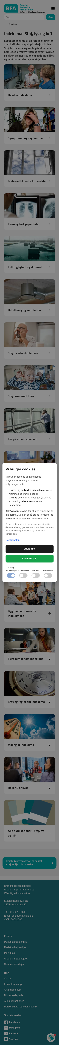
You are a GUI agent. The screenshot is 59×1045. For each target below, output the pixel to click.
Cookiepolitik (13, 539)
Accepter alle (29, 558)
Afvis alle (29, 548)
